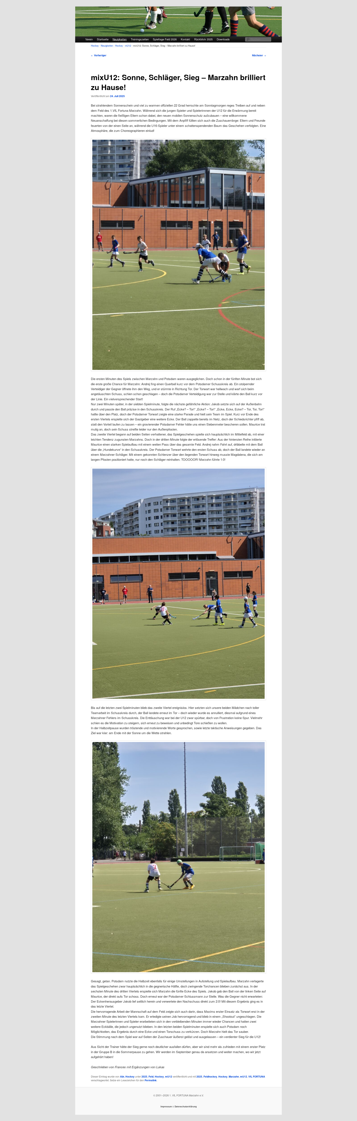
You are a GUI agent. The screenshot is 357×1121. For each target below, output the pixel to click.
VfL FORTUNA (256, 1076)
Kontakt (185, 39)
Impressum (166, 1106)
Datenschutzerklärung (186, 1106)
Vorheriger (98, 55)
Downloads (223, 39)
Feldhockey (210, 1076)
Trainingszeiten (140, 39)
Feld (151, 1076)
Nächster (259, 55)
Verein (89, 39)
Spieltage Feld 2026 (165, 39)
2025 (144, 1076)
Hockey (159, 1076)
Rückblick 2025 (203, 39)
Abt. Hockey (127, 1076)
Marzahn (234, 1076)
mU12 (168, 1076)
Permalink (151, 1080)
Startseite (102, 39)
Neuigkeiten (120, 39)
